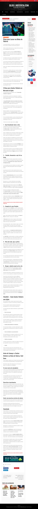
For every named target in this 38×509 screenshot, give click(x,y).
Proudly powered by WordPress (11, 506)
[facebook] (29, 80)
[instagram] (34, 80)
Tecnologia (4, 14)
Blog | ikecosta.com (19, 5)
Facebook (35, 0)
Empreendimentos (20, 11)
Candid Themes (29, 506)
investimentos (9, 464)
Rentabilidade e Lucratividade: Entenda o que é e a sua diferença (20, 493)
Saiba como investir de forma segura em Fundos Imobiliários (5, 493)
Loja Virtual (27, 11)
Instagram (34, 0)
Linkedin (6, 470)
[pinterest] (32, 83)
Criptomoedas (33, 11)
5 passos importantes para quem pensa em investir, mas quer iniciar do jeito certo (13, 494)
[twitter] (31, 80)
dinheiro (5, 464)
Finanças (6, 11)
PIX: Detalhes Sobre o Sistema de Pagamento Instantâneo (7, 476)
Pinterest (17, 468)
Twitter (11, 468)
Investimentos (12, 11)
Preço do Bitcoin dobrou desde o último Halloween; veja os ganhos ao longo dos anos (32, 34)
